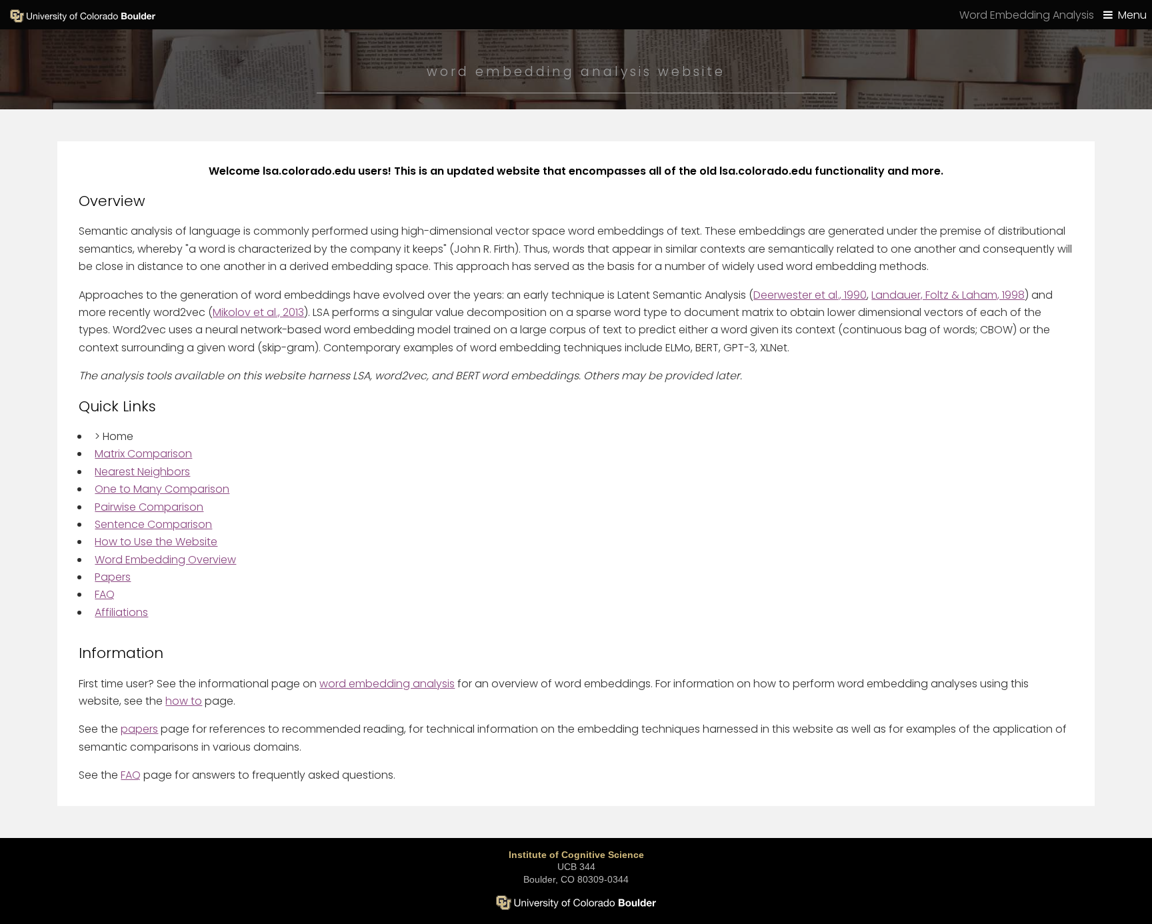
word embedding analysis (387, 683)
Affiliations (121, 612)
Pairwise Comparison (149, 507)
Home (114, 436)
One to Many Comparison (162, 489)
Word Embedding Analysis (1026, 15)
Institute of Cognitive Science (576, 854)
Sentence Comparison (153, 524)
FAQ (105, 594)
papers (139, 729)
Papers (113, 577)
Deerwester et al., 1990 (810, 295)
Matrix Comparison (143, 453)
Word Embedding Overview (165, 559)
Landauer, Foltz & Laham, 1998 (948, 295)
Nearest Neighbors (142, 471)
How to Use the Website (156, 541)
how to (183, 701)
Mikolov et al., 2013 (258, 312)
